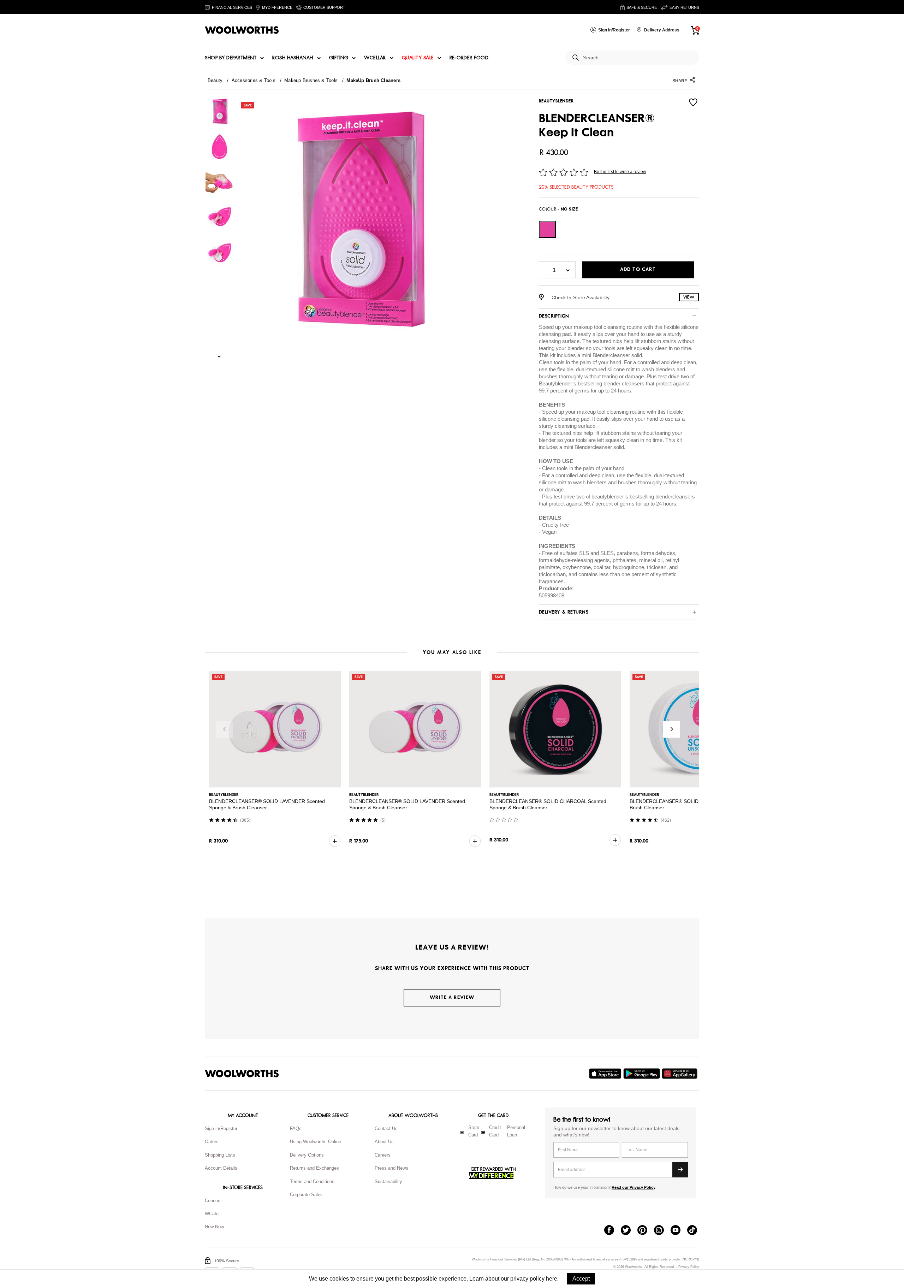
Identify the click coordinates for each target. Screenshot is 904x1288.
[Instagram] (662, 1230)
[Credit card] (483, 1132)
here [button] (551, 1279)
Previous (224, 729)
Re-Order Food (469, 57)
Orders (212, 1141)
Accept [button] (581, 1279)
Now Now (214, 1226)
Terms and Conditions (312, 1181)
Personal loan (516, 1131)
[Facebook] (612, 1230)
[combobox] (638, 57)
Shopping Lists (220, 1155)
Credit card (495, 1131)
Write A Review (452, 997)
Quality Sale (418, 57)
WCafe (212, 1213)
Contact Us (386, 1128)
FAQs (296, 1128)
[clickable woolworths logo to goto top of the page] (242, 1073)
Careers (383, 1155)
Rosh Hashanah (292, 57)
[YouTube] (679, 1230)
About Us (384, 1141)
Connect (213, 1200)
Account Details (221, 1168)
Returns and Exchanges (314, 1168)
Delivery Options (307, 1155)
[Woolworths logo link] (242, 30)
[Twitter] (629, 1230)
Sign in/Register (221, 1128)
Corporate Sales (306, 1194)
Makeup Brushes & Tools (311, 80)
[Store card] (462, 1132)
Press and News (391, 1168)
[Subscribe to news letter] (680, 1169)
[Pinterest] (645, 1230)
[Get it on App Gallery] (680, 1073)
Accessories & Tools (253, 80)
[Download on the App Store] (606, 1073)
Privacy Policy (688, 1267)
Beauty (215, 80)
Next (671, 729)
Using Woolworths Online (315, 1141)
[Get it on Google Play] (642, 1073)
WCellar (375, 57)
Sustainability (388, 1181)
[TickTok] (695, 1230)
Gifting (339, 57)
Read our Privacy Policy (633, 1187)
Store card (473, 1131)
